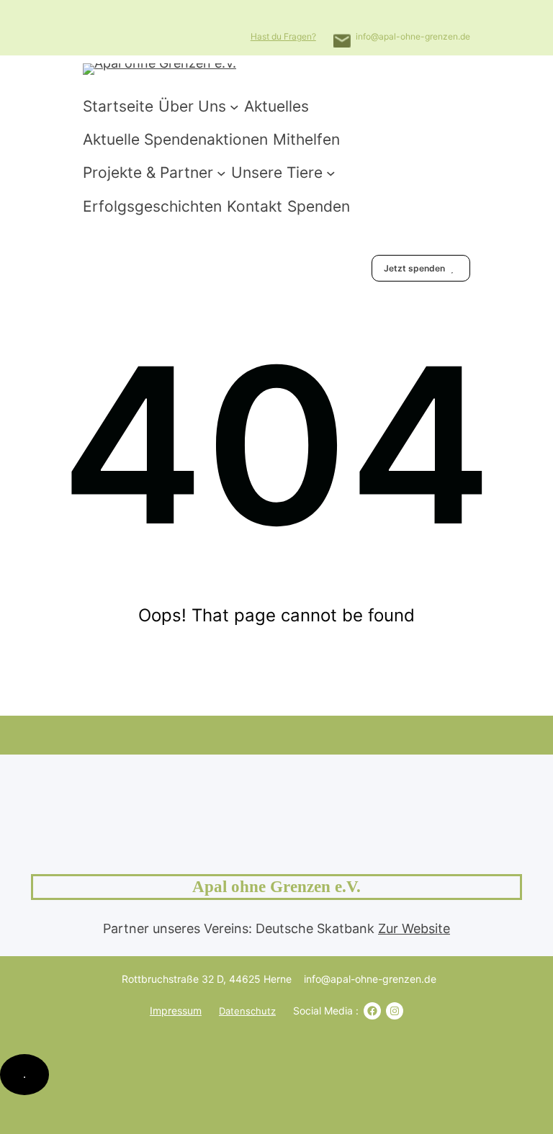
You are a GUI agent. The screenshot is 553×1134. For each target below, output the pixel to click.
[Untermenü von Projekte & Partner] (221, 173)
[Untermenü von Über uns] (234, 106)
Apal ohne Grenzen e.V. (276, 887)
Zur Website (414, 928)
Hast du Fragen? (283, 36)
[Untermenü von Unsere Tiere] (331, 173)
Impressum (176, 1010)
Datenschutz (247, 1011)
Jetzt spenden (415, 268)
